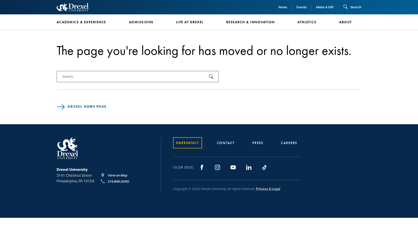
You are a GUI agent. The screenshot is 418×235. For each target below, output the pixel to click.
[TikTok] (264, 167)
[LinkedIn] (248, 167)
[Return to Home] (73, 7)
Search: (67, 77)
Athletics (306, 22)
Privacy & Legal (268, 189)
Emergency (187, 143)
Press (257, 143)
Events (302, 7)
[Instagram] (217, 167)
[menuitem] (86, 22)
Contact (226, 143)
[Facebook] (201, 167)
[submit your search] (211, 76)
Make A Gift (325, 7)
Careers (289, 143)
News (282, 7)
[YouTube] (233, 167)
